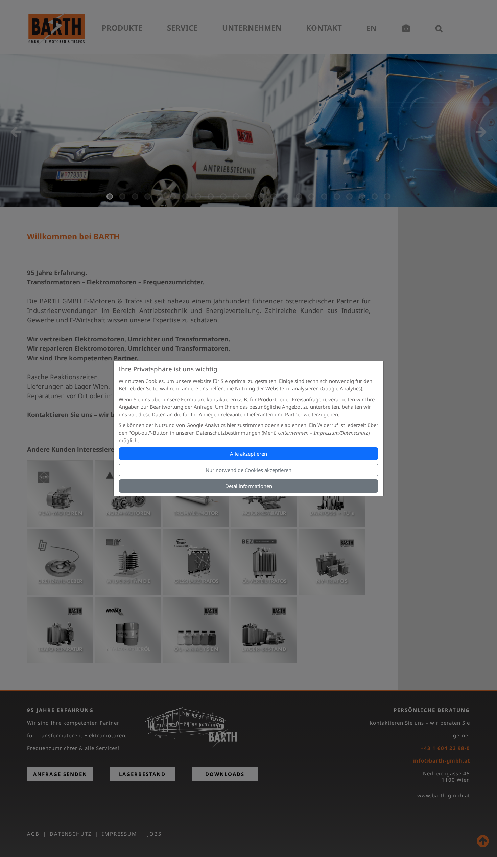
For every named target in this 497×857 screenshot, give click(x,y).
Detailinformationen (248, 486)
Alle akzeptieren (248, 453)
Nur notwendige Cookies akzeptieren (248, 470)
